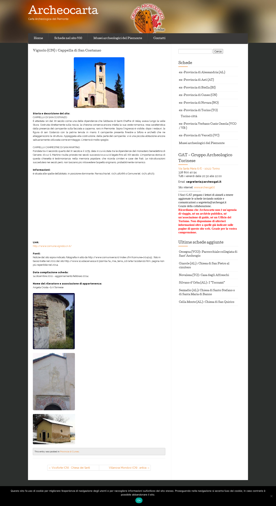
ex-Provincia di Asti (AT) (196, 80)
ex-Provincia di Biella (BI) (197, 88)
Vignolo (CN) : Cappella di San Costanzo (67, 50)
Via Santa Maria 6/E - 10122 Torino (199, 168)
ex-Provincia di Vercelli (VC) (199, 136)
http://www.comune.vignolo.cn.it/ (52, 246)
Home (38, 38)
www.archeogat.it (204, 187)
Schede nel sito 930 (68, 38)
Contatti (159, 38)
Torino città (189, 116)
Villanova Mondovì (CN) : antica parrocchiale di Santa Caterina (127, 468)
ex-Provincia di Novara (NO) (199, 103)
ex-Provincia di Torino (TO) (198, 110)
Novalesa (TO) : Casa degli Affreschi (204, 275)
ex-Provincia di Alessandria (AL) (202, 73)
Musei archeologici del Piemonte (118, 38)
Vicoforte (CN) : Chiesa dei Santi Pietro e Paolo (71, 468)
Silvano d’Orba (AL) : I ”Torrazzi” (202, 283)
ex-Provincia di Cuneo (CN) (198, 95)
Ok (139, 500)
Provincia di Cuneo (69, 451)
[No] (271, 496)
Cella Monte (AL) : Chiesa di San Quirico (206, 302)
